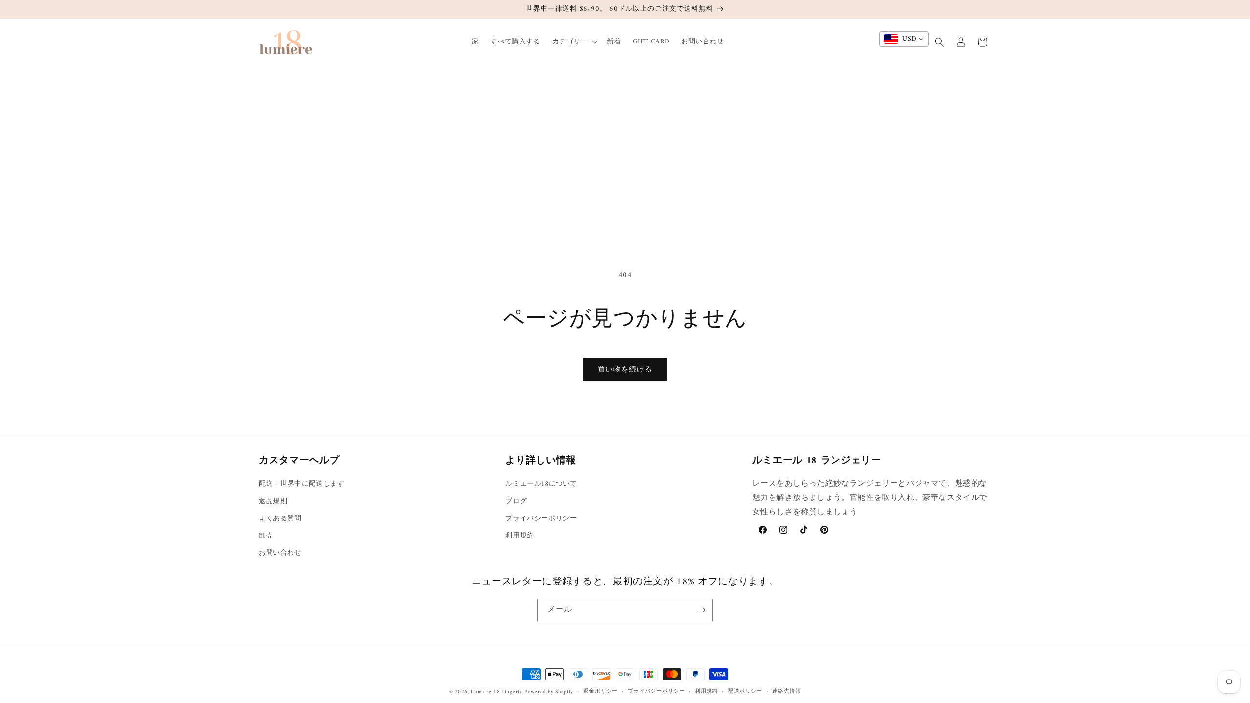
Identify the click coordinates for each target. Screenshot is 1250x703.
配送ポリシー (745, 691)
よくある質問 (280, 519)
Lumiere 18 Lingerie (496, 692)
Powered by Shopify (548, 692)
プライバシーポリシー (541, 519)
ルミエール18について (541, 484)
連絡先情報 (786, 691)
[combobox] (904, 39)
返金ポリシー (600, 691)
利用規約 (519, 536)
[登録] (701, 610)
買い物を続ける (625, 369)
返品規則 (273, 502)
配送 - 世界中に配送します (301, 484)
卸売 (266, 536)
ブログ (516, 502)
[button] (573, 42)
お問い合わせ (280, 553)
